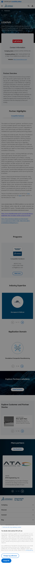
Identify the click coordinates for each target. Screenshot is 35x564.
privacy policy (29, 550)
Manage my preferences (10, 555)
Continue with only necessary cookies (11, 527)
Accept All (6, 560)
